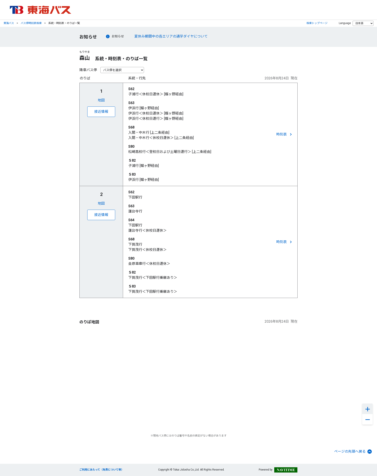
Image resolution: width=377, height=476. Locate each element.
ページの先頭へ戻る (350, 451)
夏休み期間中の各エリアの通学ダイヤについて (171, 36)
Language (345, 23)
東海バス (8, 23)
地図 (101, 100)
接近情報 (101, 112)
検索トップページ (317, 23)
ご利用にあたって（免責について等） (101, 469)
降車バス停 (88, 70)
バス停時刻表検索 (31, 23)
